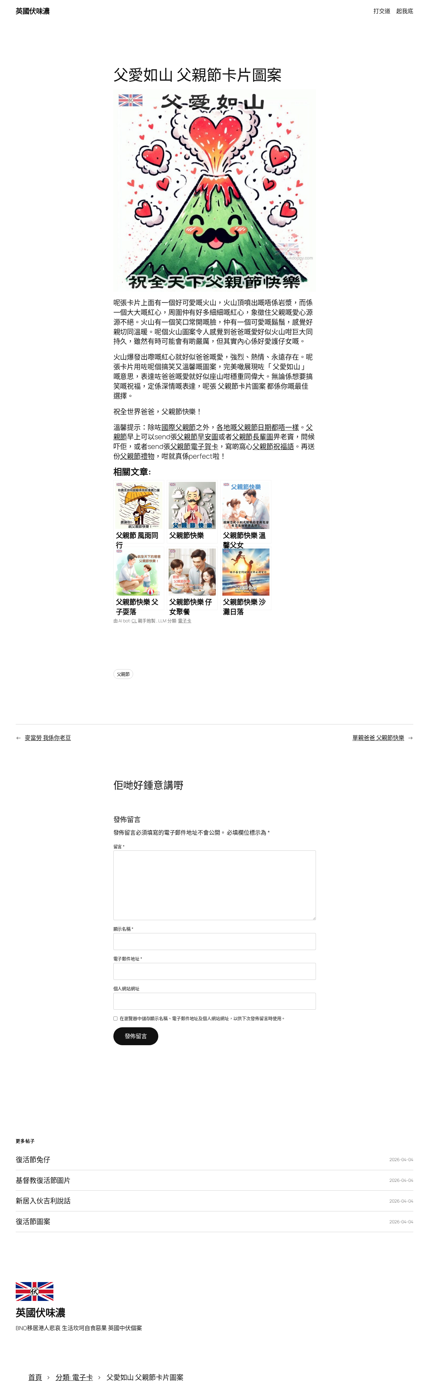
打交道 (381, 11)
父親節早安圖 (197, 436)
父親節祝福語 (273, 446)
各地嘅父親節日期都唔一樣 (257, 427)
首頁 (35, 1377)
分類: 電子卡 (74, 1377)
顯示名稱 (123, 929)
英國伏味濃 (33, 11)
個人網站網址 (126, 988)
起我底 (404, 11)
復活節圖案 (33, 1222)
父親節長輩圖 (252, 436)
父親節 (123, 674)
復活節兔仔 (33, 1160)
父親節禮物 (137, 456)
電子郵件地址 (127, 959)
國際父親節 (178, 427)
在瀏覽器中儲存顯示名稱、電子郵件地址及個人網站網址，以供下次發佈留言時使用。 (202, 1018)
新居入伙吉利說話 (43, 1201)
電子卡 (184, 621)
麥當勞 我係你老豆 (48, 737)
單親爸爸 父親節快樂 (378, 737)
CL (134, 621)
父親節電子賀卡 (194, 446)
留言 (119, 846)
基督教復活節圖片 (43, 1180)
